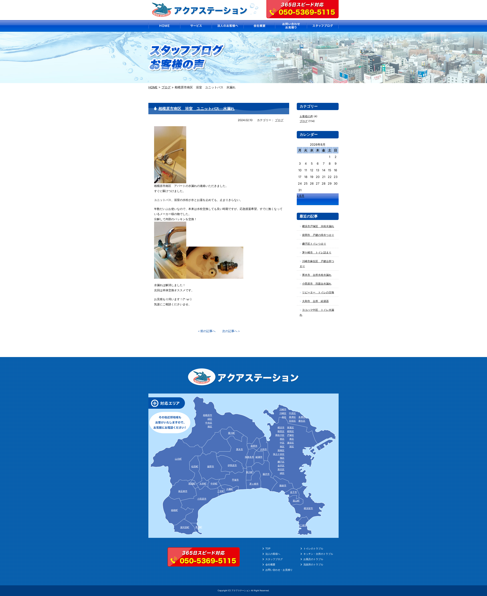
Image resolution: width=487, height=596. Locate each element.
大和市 (263, 449)
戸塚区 (290, 435)
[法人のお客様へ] (228, 26)
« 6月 (300, 196)
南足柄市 (182, 491)
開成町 (192, 483)
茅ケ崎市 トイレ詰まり (316, 252)
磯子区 (281, 461)
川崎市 (282, 409)
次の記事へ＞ (231, 331)
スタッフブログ (274, 559)
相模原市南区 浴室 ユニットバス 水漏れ (196, 108)
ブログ (279, 120)
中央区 (208, 422)
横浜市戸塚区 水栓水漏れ (318, 226)
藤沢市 (266, 474)
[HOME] (164, 26)
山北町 (178, 458)
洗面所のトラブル (313, 564)
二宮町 (220, 491)
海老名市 (249, 457)
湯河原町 (184, 527)
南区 (282, 446)
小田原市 (201, 498)
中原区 (292, 413)
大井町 (203, 483)
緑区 (282, 473)
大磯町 (229, 489)
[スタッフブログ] (323, 26)
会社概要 (270, 564)
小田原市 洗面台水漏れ (316, 283)
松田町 (194, 466)
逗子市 (293, 492)
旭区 (282, 457)
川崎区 (282, 413)
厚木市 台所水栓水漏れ (316, 274)
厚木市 (239, 449)
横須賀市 (308, 508)
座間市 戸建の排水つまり (318, 234)
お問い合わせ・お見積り (279, 569)
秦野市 (210, 466)
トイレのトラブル (313, 548)
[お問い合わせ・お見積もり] (291, 26)
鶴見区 (281, 431)
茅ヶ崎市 (254, 483)
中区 (282, 442)
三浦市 (303, 525)
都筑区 (290, 431)
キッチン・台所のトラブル (318, 553)
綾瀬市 (258, 457)
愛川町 (231, 433)
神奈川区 (279, 435)
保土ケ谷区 (278, 454)
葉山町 (296, 500)
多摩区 (301, 417)
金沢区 (281, 465)
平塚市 (235, 479)
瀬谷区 (290, 442)
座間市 (254, 445)
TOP (267, 548)
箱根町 (174, 510)
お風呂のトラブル (313, 559)
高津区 (292, 417)
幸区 (284, 417)
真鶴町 (198, 527)
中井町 (214, 483)
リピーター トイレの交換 (318, 292)
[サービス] (196, 26)
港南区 (281, 450)
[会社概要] (259, 26)
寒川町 (249, 472)
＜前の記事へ (206, 331)
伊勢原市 (232, 465)
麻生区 (301, 420)
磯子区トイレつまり (314, 243)
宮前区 (292, 420)
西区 (282, 438)
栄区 (291, 446)
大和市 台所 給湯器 (315, 301)
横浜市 (281, 427)
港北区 (281, 469)
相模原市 (207, 415)
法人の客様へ (272, 553)
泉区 (291, 438)
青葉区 (290, 427)
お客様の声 (306, 116)
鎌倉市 (282, 485)
